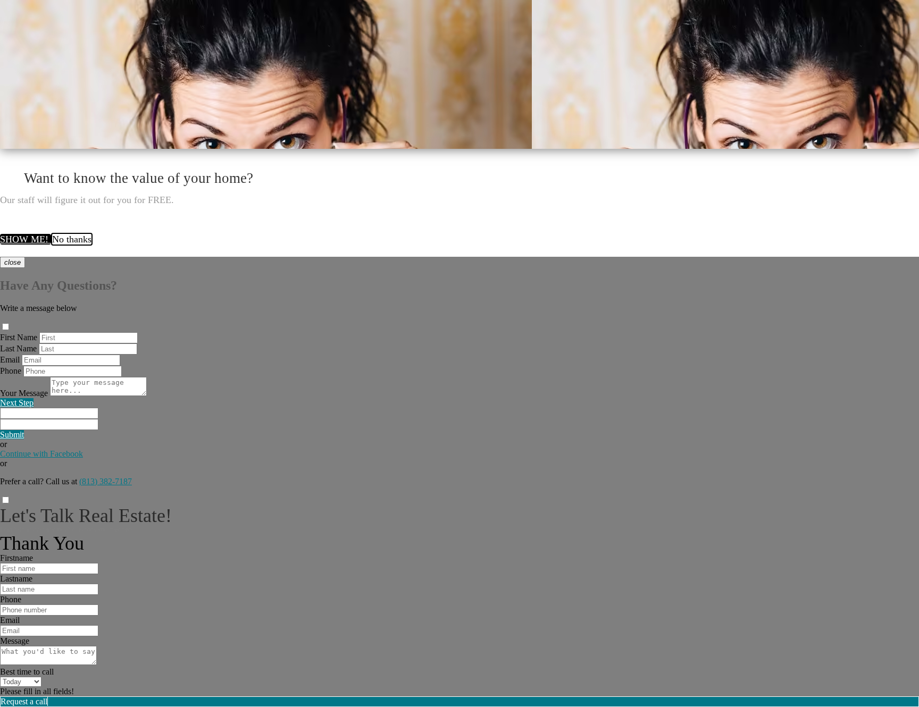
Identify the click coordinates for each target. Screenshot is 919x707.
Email (10, 359)
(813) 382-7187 (105, 481)
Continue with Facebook (41, 453)
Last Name (18, 348)
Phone (10, 370)
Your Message (24, 393)
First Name (18, 337)
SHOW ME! (25, 239)
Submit (12, 434)
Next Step (17, 402)
